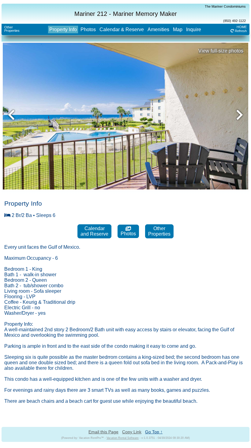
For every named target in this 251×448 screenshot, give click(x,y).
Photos (88, 29)
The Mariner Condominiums (225, 6)
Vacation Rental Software (123, 437)
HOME (242, 27)
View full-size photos (220, 50)
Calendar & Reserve (121, 29)
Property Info (63, 29)
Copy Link (131, 431)
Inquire (193, 29)
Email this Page (103, 431)
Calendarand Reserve (94, 231)
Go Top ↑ (154, 431)
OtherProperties (12, 28)
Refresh (240, 31)
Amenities (158, 29)
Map (177, 29)
